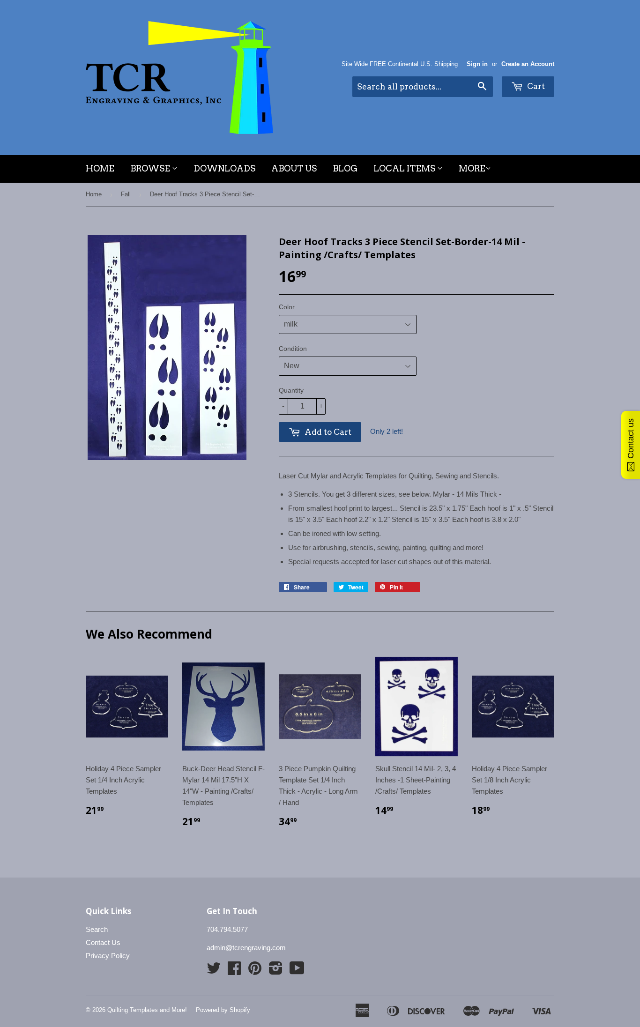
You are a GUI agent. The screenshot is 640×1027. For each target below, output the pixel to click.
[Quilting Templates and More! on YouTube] (297, 971)
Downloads (224, 168)
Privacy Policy (108, 956)
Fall (126, 194)
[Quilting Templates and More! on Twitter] (214, 971)
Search (97, 929)
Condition (293, 348)
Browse (151, 168)
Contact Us (103, 942)
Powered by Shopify (223, 1009)
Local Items (405, 168)
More (472, 168)
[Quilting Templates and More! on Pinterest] (255, 971)
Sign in (477, 63)
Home (100, 168)
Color (287, 307)
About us (294, 168)
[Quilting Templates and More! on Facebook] (234, 971)
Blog (345, 168)
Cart (535, 86)
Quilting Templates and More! (147, 1009)
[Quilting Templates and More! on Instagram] (275, 971)
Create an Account (527, 63)
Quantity (291, 390)
